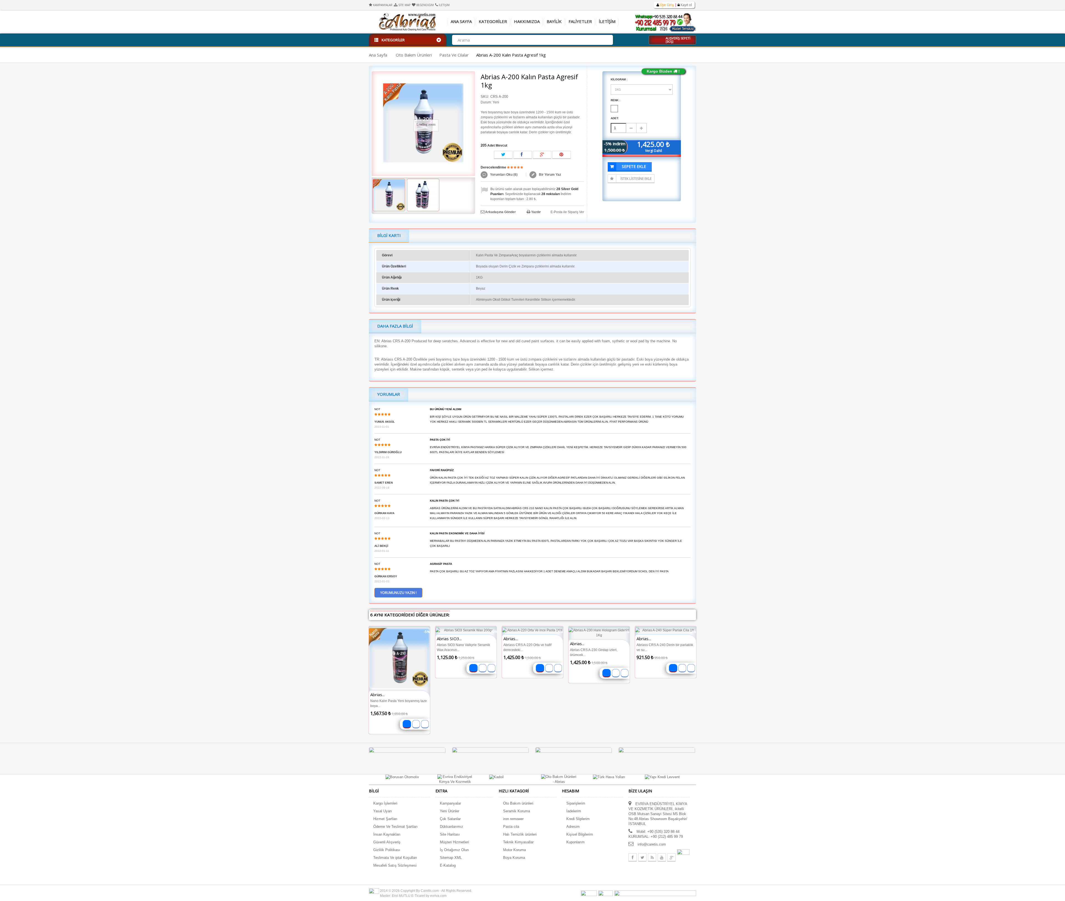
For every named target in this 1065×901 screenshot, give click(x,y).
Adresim (573, 827)
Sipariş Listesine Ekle (416, 724)
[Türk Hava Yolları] (609, 777)
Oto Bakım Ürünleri (414, 55)
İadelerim (573, 811)
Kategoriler (493, 21)
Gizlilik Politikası (386, 850)
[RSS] (652, 857)
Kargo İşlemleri (385, 803)
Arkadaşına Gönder (500, 212)
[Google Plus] (671, 857)
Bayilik (554, 21)
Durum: (486, 102)
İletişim (444, 5)
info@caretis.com (652, 844)
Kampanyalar (382, 5)
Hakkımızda (527, 21)
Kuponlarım (575, 842)
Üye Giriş (667, 4)
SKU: (485, 97)
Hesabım (570, 790)
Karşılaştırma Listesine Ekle (425, 724)
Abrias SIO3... (449, 638)
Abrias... (377, 694)
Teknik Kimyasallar (518, 842)
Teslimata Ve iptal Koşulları (395, 858)
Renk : (616, 100)
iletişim (607, 21)
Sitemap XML (451, 858)
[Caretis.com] (407, 22)
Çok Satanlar (450, 819)
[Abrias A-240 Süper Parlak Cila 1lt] (665, 630)
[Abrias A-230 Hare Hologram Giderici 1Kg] (599, 633)
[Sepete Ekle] (407, 724)
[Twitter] (642, 857)
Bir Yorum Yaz (549, 175)
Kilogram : (619, 79)
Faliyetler (580, 21)
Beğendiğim (425, 5)
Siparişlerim (575, 803)
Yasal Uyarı (382, 811)
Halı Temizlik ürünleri (520, 834)
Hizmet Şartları (385, 819)
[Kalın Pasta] (389, 195)
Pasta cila (511, 827)
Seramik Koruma (516, 811)
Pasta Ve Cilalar (454, 55)
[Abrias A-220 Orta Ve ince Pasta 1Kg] (532, 630)
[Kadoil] (496, 777)
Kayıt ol (686, 4)
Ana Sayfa (461, 21)
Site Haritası (450, 834)
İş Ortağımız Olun (454, 850)
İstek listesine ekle (635, 178)
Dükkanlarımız (451, 827)
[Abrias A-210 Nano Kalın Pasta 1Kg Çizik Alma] (399, 658)
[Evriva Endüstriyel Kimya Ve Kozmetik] (455, 779)
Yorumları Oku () (503, 175)
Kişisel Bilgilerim (579, 834)
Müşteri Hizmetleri (454, 842)
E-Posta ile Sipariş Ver (567, 212)
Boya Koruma (514, 858)
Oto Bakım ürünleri (518, 803)
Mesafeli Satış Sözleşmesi (395, 865)
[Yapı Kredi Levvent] (662, 777)
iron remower (513, 819)
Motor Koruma (514, 850)
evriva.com (438, 896)
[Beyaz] (614, 109)
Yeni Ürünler (449, 811)
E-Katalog (448, 865)
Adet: (615, 118)
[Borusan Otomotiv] (402, 777)
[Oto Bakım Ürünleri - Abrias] (558, 779)
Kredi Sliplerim (578, 819)
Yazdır (536, 212)
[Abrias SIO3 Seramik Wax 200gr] (465, 630)
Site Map (404, 5)
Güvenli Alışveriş (386, 842)
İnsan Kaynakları (386, 834)
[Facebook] (632, 857)
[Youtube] (662, 857)
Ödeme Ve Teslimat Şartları (395, 827)
